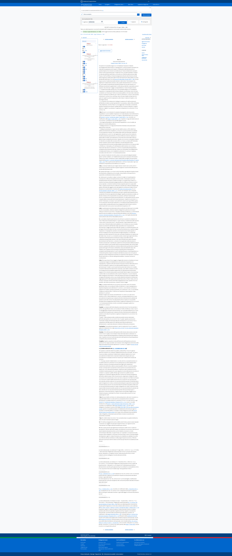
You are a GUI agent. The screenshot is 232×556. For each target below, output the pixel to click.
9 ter (86, 80)
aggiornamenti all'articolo (105, 50)
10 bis (86, 91)
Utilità (99, 550)
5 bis (86, 69)
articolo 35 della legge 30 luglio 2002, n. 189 (124, 79)
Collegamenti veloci (84, 547)
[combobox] (110, 14)
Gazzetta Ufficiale (101, 545)
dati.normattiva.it (119, 554)
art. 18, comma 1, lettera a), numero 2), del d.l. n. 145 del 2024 (118, 522)
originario (134, 22)
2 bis (86, 50)
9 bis (86, 78)
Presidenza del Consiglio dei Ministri (122, 542)
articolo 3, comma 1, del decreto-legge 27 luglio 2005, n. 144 (114, 117)
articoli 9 (101, 402)
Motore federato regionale (103, 547)
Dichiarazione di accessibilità (110, 554)
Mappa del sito (98, 554)
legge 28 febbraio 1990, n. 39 (121, 405)
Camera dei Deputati (120, 544)
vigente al (85, 22)
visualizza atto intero (146, 34)
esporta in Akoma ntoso (145, 55)
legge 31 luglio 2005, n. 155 (114, 119)
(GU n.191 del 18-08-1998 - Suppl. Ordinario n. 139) (92, 34)
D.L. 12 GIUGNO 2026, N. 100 (119, 348)
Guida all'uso (83, 545)
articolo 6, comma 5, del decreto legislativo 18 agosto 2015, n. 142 (117, 214)
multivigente (145, 22)
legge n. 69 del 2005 (130, 524)
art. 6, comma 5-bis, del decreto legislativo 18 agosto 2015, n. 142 (118, 515)
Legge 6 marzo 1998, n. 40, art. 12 (119, 63)
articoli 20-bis (117, 328)
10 (85, 90)
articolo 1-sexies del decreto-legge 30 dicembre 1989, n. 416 (120, 404)
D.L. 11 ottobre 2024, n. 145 (106, 489)
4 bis (86, 63)
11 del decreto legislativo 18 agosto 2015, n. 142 (115, 402)
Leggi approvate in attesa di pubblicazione (105, 548)
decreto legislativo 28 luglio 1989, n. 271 (108, 190)
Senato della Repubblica (120, 545)
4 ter (86, 65)
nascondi (85, 37)
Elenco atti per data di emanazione (104, 544)
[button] (102, 22)
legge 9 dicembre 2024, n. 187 (114, 514)
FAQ (103, 554)
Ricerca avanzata (146, 15)
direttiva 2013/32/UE (106, 519)
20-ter (122, 328)
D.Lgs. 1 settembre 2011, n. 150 (107, 473)
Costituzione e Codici (102, 542)
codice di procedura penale (126, 189)
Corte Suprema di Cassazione (139, 542)
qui (102, 10)
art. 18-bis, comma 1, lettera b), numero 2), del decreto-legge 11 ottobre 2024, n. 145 (120, 507)
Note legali (92, 554)
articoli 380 (122, 407)
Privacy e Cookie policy (85, 554)
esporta (143, 52)
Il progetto (82, 544)
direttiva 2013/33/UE (132, 516)
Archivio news (83, 542)
